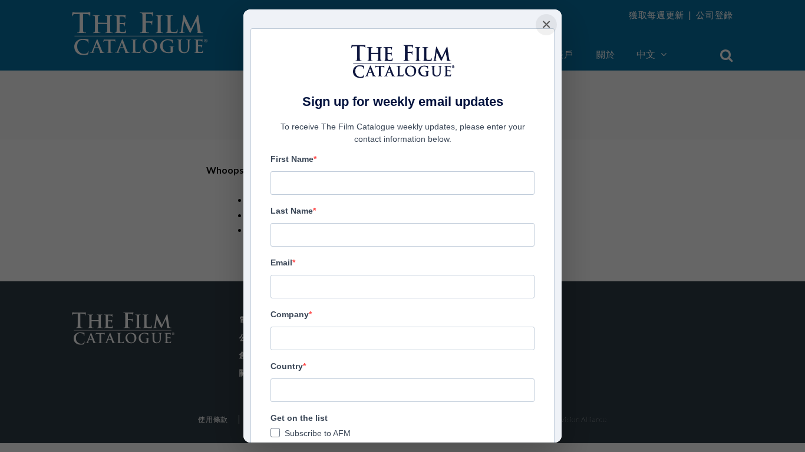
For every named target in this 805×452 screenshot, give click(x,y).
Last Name (291, 211)
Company (289, 314)
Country (286, 366)
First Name (292, 159)
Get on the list (299, 418)
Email (281, 262)
